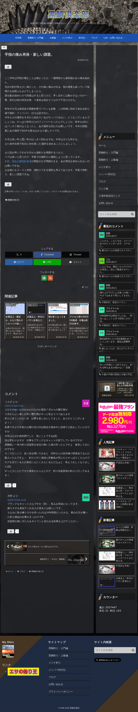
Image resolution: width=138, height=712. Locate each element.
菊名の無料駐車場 (21, 161)
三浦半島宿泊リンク (109, 195)
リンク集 (103, 188)
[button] (132, 214)
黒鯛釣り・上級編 (108, 159)
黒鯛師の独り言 (13, 200)
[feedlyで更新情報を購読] (44, 278)
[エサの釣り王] (23, 671)
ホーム (102, 145)
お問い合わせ (106, 203)
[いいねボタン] (8, 67)
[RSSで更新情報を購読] (50, 278)
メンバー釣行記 (107, 174)
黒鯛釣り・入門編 (108, 152)
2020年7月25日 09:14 (14, 406)
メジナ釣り (105, 167)
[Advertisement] (47, 223)
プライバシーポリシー (61, 691)
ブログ (102, 181)
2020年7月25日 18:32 (16, 500)
